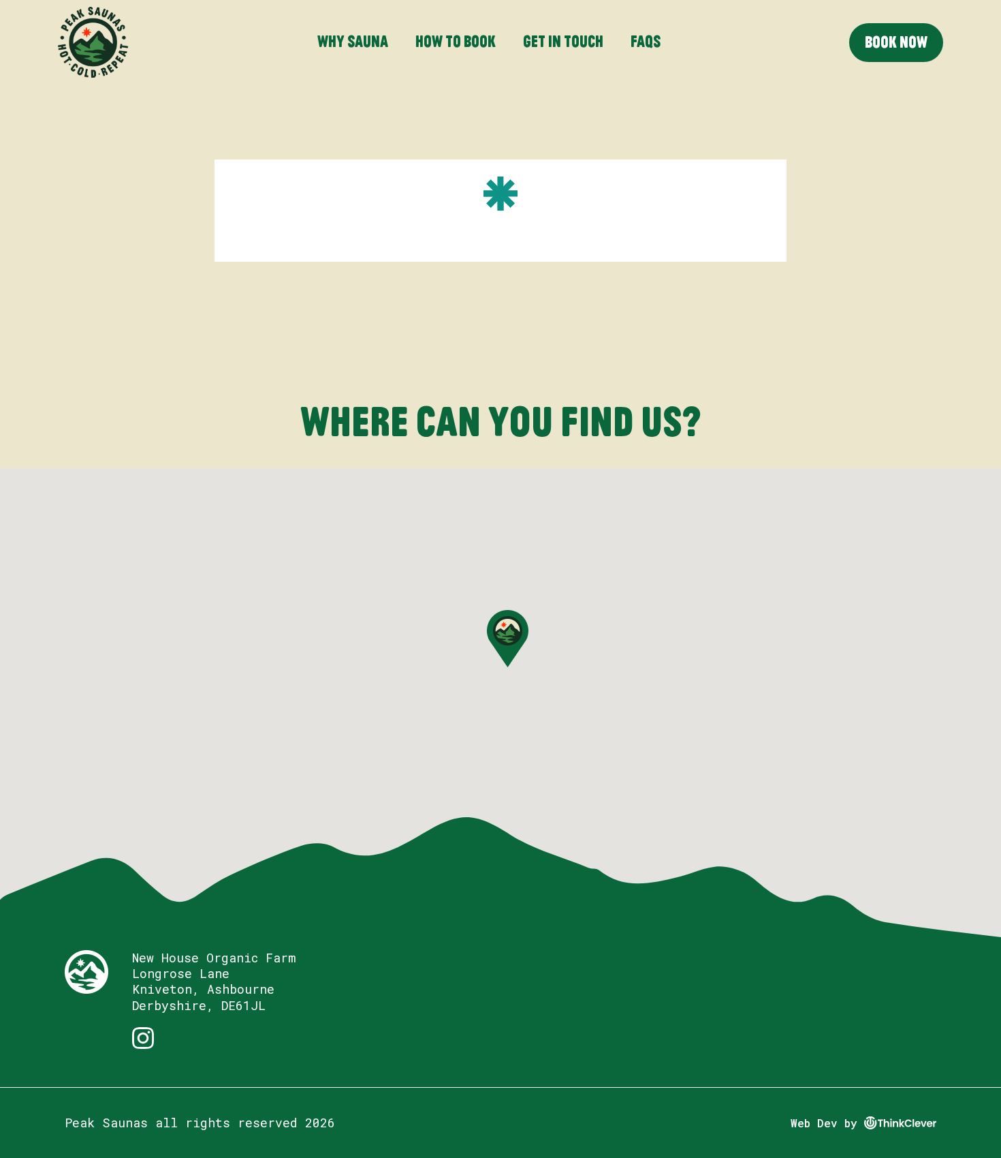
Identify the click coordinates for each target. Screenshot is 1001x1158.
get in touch (563, 41)
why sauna (352, 41)
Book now (896, 41)
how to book (455, 41)
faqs (646, 41)
